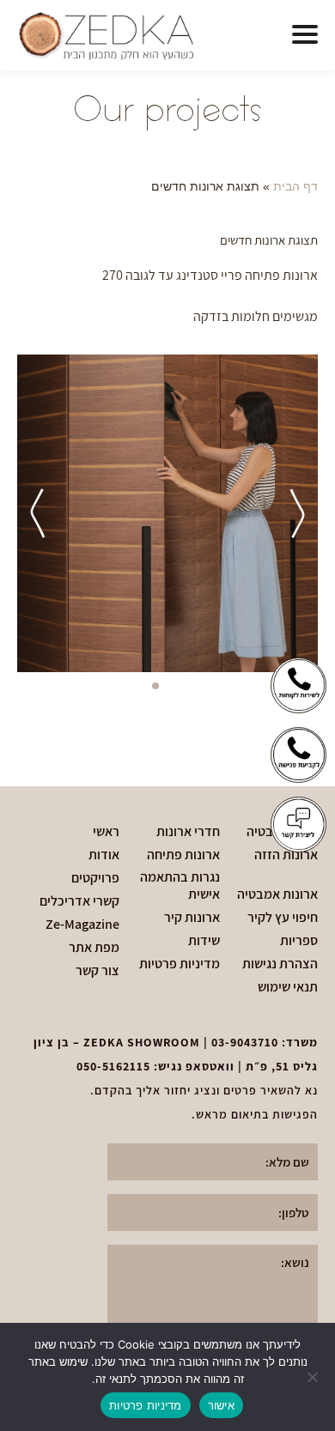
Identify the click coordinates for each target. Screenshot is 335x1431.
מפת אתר (94, 947)
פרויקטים (95, 878)
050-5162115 (113, 1066)
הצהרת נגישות (280, 964)
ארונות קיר (192, 917)
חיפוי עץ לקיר (282, 917)
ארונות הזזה (286, 855)
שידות (204, 940)
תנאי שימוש (288, 987)
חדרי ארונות (188, 831)
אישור (221, 1405)
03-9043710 (244, 1042)
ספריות (299, 940)
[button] (305, 35)
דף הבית (295, 186)
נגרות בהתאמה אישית (180, 886)
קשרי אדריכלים (79, 901)
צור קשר (97, 970)
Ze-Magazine (82, 924)
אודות (103, 855)
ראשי (106, 831)
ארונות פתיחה (183, 855)
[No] (313, 1377)
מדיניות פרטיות (179, 964)
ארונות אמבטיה (277, 894)
